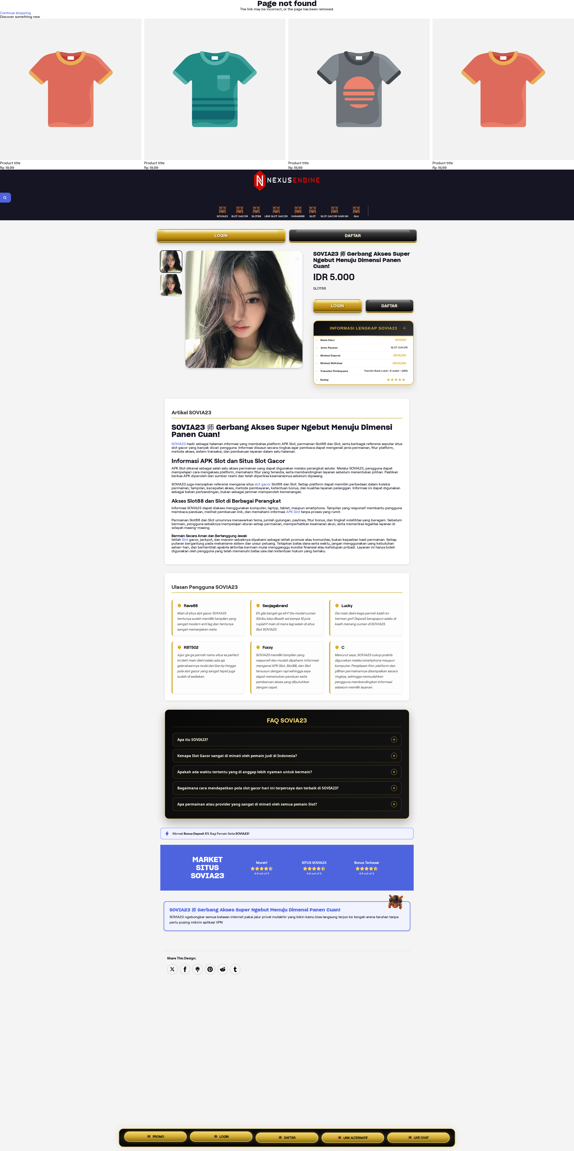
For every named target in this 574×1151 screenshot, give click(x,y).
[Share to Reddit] (222, 969)
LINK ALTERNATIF (356, 1137)
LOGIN (221, 235)
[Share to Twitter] (172, 969)
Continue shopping (15, 13)
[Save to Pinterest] (210, 969)
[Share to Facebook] (185, 969)
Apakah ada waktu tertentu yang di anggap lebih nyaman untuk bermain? (244, 771)
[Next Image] (298, 310)
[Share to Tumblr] (235, 969)
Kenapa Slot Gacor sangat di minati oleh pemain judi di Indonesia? (237, 755)
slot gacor (262, 484)
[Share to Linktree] (197, 969)
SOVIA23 (179, 444)
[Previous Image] (189, 310)
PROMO (158, 1137)
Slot (185, 540)
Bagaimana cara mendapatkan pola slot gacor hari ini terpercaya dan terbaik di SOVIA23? (258, 788)
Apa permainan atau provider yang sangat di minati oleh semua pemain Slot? (247, 804)
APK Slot (293, 512)
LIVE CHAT (421, 1137)
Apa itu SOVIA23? (192, 739)
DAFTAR (353, 235)
